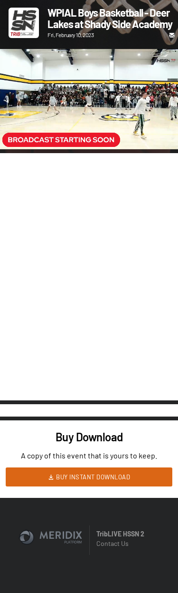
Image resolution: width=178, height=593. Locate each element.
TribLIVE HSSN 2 (120, 534)
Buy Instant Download (93, 477)
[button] (17, 132)
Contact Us (112, 543)
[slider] (89, 115)
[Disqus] (89, 276)
